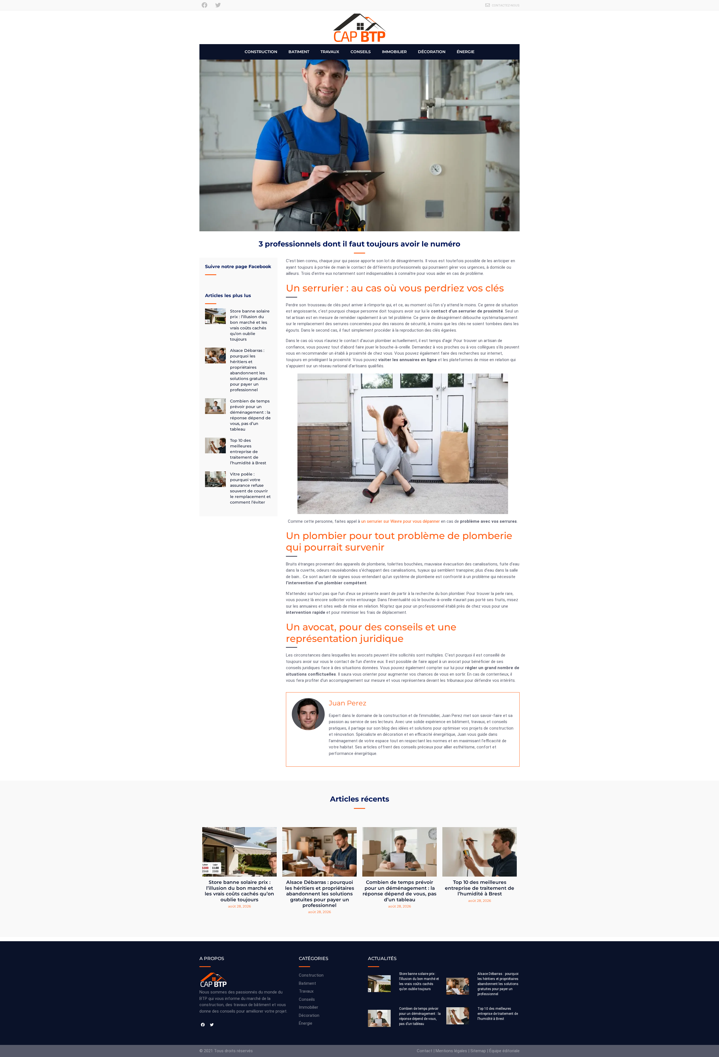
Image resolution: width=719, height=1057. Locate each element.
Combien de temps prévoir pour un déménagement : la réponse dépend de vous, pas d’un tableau (399, 890)
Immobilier (394, 51)
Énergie (465, 51)
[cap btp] (359, 27)
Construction (261, 51)
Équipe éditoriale (504, 1050)
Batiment (298, 51)
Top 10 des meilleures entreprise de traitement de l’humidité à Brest (248, 451)
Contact (424, 1050)
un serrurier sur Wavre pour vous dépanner (400, 521)
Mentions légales (451, 1050)
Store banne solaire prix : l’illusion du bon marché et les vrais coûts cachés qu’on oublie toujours (239, 890)
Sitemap (478, 1050)
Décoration (431, 51)
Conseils (361, 51)
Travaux (329, 51)
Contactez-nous (506, 5)
